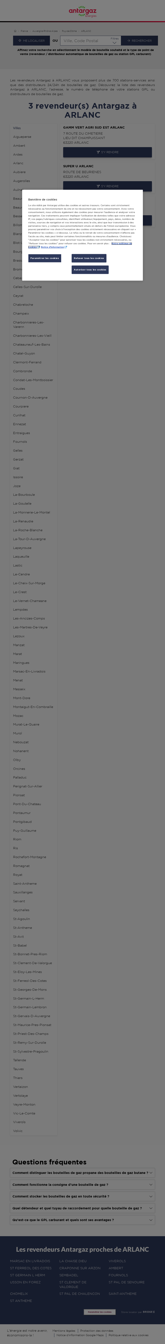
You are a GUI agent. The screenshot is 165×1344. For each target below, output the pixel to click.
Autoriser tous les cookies (90, 269)
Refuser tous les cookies (89, 258)
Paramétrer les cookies (44, 258)
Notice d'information (52, 247)
